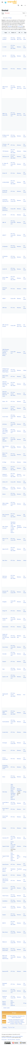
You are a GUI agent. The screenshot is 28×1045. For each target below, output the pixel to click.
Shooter (22, 1022)
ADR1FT (4, 235)
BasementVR (5, 971)
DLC (24, 475)
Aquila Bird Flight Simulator (4, 713)
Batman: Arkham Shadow (4, 1003)
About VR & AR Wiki (11, 1039)
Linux (20, 39)
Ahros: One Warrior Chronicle (4, 455)
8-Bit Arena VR (5, 156)
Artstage (4, 828)
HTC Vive (13, 37)
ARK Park (4, 307)
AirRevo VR (4, 482)
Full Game (10, 1016)
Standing (10, 26)
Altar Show (4, 560)
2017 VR (4, 56)
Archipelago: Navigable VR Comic (5, 767)
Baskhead (4, 991)
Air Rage (4, 462)
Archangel (4, 742)
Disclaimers (18, 1039)
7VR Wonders (5, 151)
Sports (16, 1023)
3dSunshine (5, 68)
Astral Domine (5, 864)
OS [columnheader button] (19, 32)
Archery (4, 750)
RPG (19, 1022)
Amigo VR (4, 610)
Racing (16, 1022)
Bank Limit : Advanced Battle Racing (5, 957)
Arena (3, 776)
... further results (6, 1007)
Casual (22, 1019)
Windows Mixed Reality (13, 790)
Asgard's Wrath (5, 846)
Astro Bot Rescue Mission (4, 870)
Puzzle (12, 1022)
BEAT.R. (4, 923)
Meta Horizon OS (18, 857)
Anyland (4, 661)
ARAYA (3, 298)
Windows (19, 37)
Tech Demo (20, 1016)
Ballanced (4, 942)
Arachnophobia (5, 721)
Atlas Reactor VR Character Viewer (5, 880)
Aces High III (5, 408)
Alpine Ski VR (5, 549)
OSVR (14, 48)
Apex (3, 669)
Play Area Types (11, 1027)
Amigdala (4, 601)
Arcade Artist (5, 732)
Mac (18, 39)
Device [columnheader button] (13, 32)
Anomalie (4, 654)
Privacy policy (4, 1039)
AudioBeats (4, 901)
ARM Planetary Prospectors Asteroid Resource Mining (5, 352)
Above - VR (4, 401)
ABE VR (4, 222)
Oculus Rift (13, 39)
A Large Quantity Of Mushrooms (5, 209)
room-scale (20, 26)
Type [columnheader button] (25, 32)
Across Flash (5, 416)
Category (5, 1027)
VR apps (25, 527)
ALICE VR (4, 269)
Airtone (4, 494)
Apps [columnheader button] (6, 32)
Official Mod (18, 1017)
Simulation (12, 1023)
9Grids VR (4, 173)
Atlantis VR (4, 875)
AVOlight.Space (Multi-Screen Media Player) (5, 370)
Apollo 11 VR (5, 676)
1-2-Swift (4, 47)
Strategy (20, 1023)
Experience (15, 1016)
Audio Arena (5, 888)
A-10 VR (4, 214)
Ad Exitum (4, 424)
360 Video (10, 1019)
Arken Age (4, 791)
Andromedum (5, 626)
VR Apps (10, 17)
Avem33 (4, 907)
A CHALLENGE (5, 182)
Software (25, 68)
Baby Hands (5, 932)
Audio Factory (5, 895)
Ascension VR (5, 837)
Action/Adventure (16, 1019)
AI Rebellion (5, 246)
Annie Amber (5, 647)
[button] (2, 2)
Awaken (4, 914)
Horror (9, 1022)
